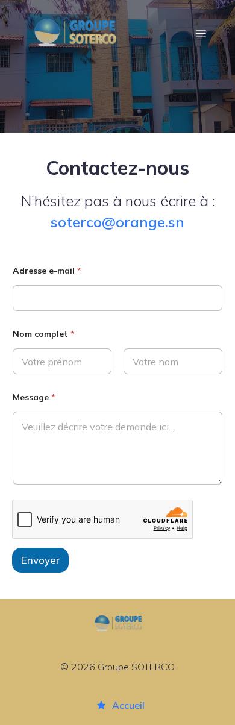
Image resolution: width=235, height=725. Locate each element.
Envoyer (40, 560)
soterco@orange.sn (117, 222)
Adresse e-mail (47, 271)
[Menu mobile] (200, 33)
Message (34, 397)
